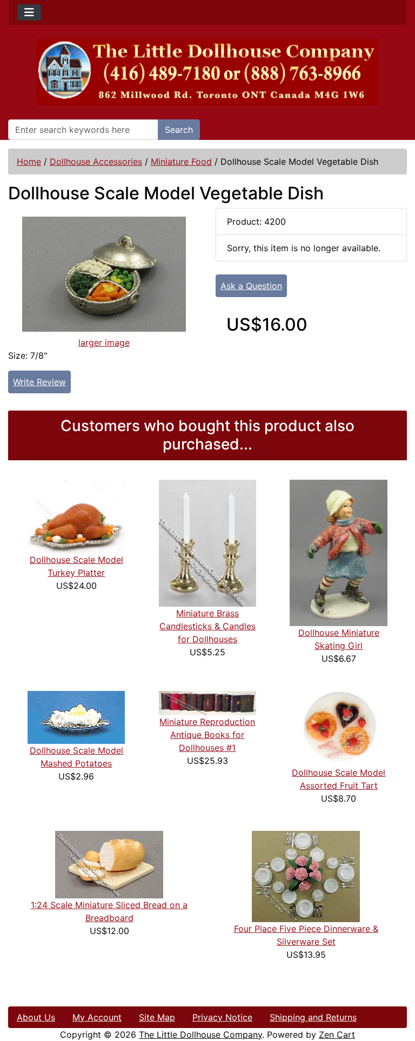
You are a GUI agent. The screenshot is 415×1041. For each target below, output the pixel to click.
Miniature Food (181, 161)
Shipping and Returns (313, 1017)
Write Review (39, 382)
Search (179, 129)
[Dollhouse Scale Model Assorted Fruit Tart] (339, 727)
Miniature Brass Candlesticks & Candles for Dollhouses (207, 626)
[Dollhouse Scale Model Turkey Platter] (76, 516)
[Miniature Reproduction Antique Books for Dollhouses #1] (208, 701)
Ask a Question (251, 285)
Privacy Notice (222, 1017)
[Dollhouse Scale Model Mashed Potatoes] (76, 716)
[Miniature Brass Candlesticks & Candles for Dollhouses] (208, 542)
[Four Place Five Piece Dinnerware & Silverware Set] (306, 875)
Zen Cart (337, 1034)
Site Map (157, 1017)
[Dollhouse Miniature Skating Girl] (338, 552)
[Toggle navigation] (29, 12)
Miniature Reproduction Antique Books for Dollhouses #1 (207, 734)
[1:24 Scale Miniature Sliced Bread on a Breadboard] (109, 863)
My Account (97, 1017)
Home (29, 161)
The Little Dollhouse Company (200, 1034)
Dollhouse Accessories (96, 161)
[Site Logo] (207, 72)
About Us (36, 1017)
